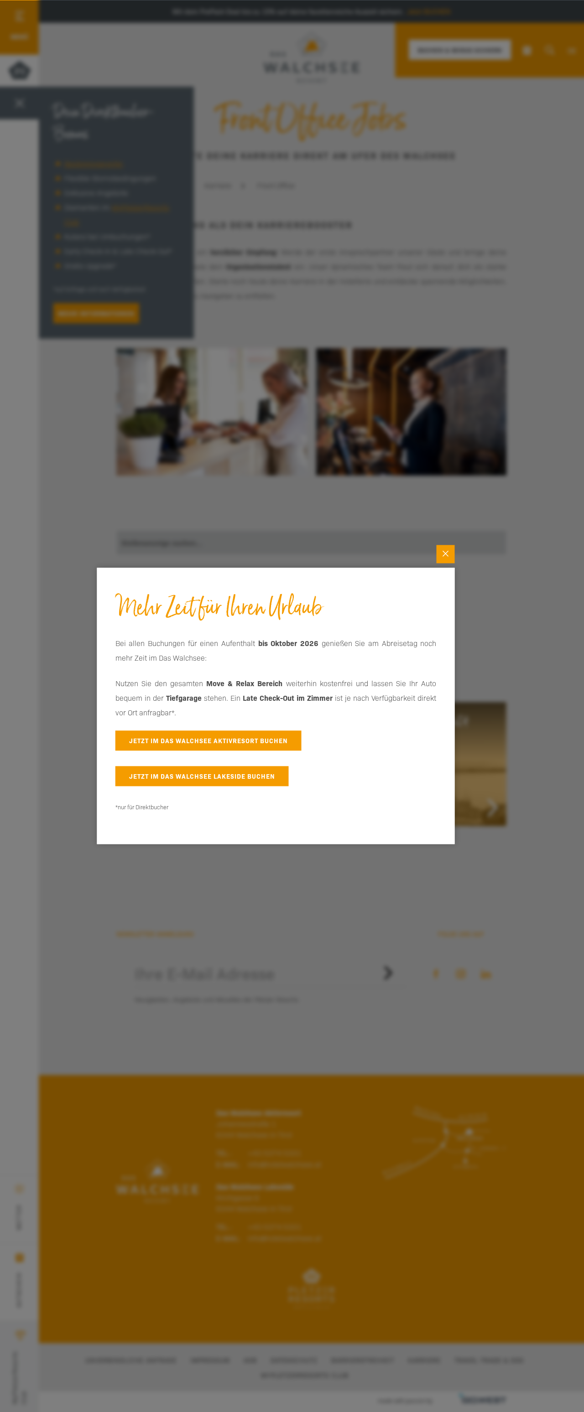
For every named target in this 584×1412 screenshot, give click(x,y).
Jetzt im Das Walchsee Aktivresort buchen (208, 740)
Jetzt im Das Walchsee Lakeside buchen (202, 776)
